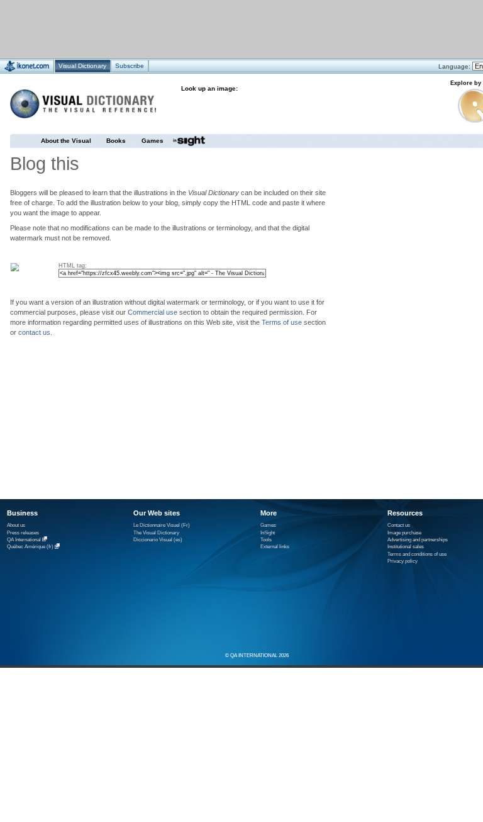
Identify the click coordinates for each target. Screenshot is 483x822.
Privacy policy (402, 561)
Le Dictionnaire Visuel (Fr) (161, 525)
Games (153, 140)
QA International (24, 540)
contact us (34, 332)
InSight (267, 533)
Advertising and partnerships (417, 540)
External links (274, 546)
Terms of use (282, 322)
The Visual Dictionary (156, 533)
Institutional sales (405, 546)
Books (116, 140)
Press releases (23, 533)
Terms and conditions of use (417, 554)
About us (16, 525)
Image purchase (404, 533)
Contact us (398, 525)
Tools (266, 540)
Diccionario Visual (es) (157, 540)
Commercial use (152, 312)
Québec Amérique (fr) (30, 547)
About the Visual (66, 140)
